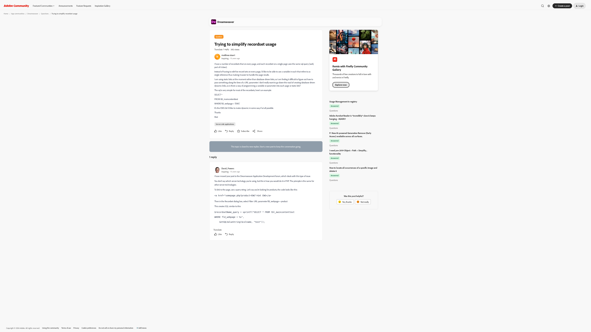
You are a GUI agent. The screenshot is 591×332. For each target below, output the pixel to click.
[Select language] (548, 5)
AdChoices (143, 328)
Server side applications (225, 124)
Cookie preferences (89, 328)
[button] (562, 5)
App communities (17, 13)
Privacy (76, 328)
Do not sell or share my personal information (116, 328)
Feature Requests (83, 5)
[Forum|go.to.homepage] (16, 5)
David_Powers (227, 168)
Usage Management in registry (343, 101)
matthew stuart (228, 55)
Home (6, 13)
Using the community (50, 328)
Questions (45, 13)
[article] (266, 202)
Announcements (66, 5)
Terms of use (66, 328)
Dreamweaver (32, 13)
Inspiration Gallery (102, 5)
